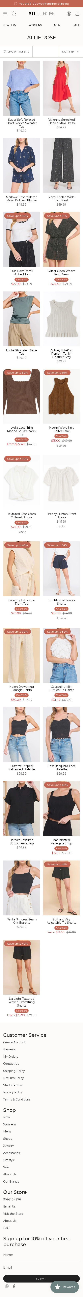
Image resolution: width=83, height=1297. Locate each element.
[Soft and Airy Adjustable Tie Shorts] (61, 888)
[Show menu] (5, 13)
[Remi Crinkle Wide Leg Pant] (61, 165)
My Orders (10, 1056)
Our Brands (11, 1181)
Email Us (9, 1206)
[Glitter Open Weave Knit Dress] (61, 239)
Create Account (14, 1042)
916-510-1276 (12, 1199)
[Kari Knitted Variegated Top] (61, 808)
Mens (7, 1131)
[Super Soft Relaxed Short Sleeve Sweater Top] (21, 88)
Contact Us (11, 1063)
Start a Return (13, 1085)
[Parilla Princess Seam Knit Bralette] (21, 888)
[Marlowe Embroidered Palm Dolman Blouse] (21, 165)
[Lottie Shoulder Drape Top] (21, 318)
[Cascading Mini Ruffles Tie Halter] (61, 655)
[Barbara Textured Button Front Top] (21, 808)
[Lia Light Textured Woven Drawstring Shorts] (21, 967)
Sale (6, 1167)
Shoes (7, 1139)
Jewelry (8, 1146)
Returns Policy (13, 1078)
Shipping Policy (14, 1071)
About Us (9, 1174)
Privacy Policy (13, 1092)
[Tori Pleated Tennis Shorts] (61, 568)
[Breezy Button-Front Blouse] (61, 482)
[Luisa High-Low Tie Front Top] (21, 568)
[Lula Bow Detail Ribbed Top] (21, 239)
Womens (9, 1124)
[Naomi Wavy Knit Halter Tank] (61, 396)
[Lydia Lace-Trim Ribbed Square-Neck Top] (21, 396)
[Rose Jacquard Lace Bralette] (61, 734)
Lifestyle (9, 1160)
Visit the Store (13, 1214)
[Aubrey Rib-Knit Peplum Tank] (61, 318)
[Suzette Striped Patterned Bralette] (21, 734)
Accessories (11, 1153)
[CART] (77, 13)
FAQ (6, 1228)
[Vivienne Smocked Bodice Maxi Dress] (61, 88)
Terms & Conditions (16, 1099)
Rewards (9, 1049)
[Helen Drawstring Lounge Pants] (21, 655)
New (6, 1117)
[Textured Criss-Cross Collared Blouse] (21, 482)
